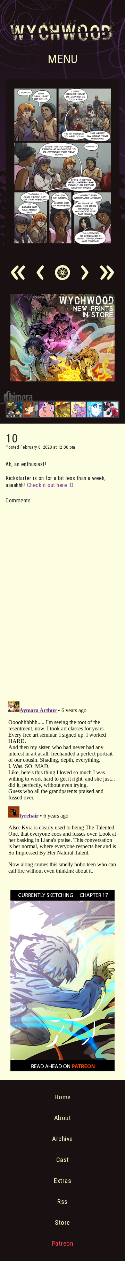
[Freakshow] (30, 409)
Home (63, 1097)
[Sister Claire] (78, 409)
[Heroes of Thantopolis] (14, 409)
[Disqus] (62, 598)
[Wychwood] (62, 409)
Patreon (63, 1243)
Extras (62, 1181)
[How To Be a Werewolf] (110, 409)
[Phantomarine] (94, 409)
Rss (62, 1202)
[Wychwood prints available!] (62, 379)
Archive (62, 1139)
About (62, 1118)
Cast (62, 1160)
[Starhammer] (46, 409)
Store (62, 1222)
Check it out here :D (50, 485)
